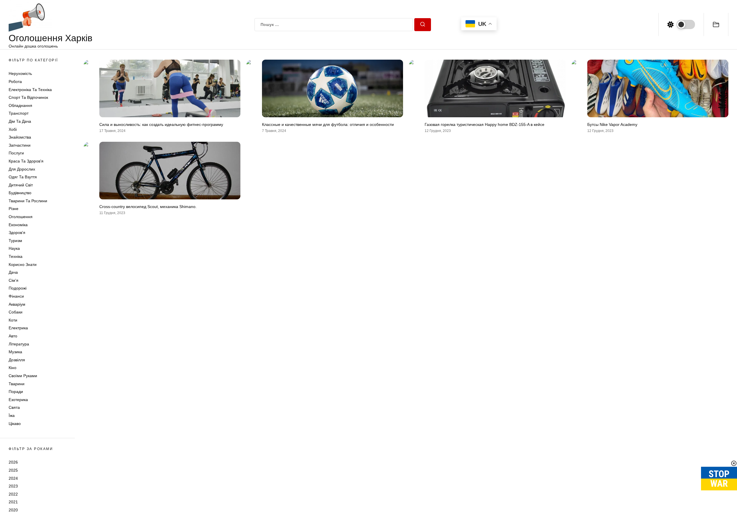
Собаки (15, 312)
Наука (14, 248)
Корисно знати (23, 264)
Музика (15, 351)
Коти (13, 320)
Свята (14, 407)
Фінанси (16, 296)
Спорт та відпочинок (28, 97)
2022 (13, 494)
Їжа (12, 415)
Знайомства (20, 137)
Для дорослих (22, 169)
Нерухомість (20, 73)
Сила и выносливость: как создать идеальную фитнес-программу (161, 124)
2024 (13, 478)
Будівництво (20, 192)
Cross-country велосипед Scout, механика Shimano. (148, 206)
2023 (13, 486)
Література (19, 344)
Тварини (16, 383)
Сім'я (13, 280)
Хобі (13, 129)
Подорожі (17, 288)
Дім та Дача (20, 121)
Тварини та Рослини (28, 201)
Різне (13, 208)
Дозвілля (17, 360)
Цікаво (15, 423)
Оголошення (21, 216)
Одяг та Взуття (23, 177)
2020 (13, 510)
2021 (13, 502)
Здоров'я (17, 232)
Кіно (12, 367)
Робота (15, 81)
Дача (13, 272)
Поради (16, 391)
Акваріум (17, 304)
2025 (13, 470)
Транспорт (19, 113)
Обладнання (20, 105)
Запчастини (20, 145)
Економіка (18, 224)
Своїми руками (23, 375)
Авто (13, 336)
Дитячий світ (21, 185)
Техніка (15, 256)
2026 (13, 462)
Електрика (18, 328)
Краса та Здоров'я (26, 161)
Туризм (15, 240)
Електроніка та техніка (30, 89)
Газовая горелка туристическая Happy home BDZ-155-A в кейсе (484, 124)
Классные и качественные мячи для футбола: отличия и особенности (328, 124)
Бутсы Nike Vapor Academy (612, 124)
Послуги (16, 153)
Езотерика (18, 399)
